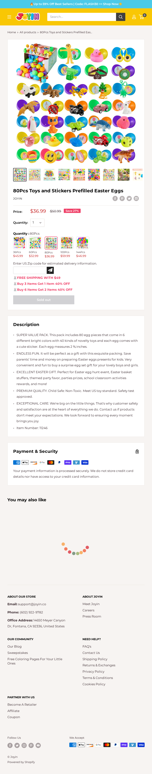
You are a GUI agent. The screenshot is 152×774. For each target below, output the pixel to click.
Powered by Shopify (21, 762)
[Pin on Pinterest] (122, 198)
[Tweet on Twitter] (129, 198)
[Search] (120, 17)
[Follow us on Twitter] (17, 745)
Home (11, 32)
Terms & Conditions (97, 678)
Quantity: (20, 222)
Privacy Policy (93, 671)
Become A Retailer (22, 704)
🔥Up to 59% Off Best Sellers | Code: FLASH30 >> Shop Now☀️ (76, 4)
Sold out (44, 300)
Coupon (13, 717)
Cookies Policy (93, 684)
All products (28, 32)
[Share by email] (136, 198)
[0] (141, 17)
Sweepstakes (17, 653)
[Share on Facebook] (115, 198)
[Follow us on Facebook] (10, 745)
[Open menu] (9, 16)
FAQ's (86, 646)
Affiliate (13, 711)
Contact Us (91, 653)
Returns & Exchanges (98, 665)
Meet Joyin (91, 604)
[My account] (134, 17)
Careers (88, 610)
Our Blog (14, 646)
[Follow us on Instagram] (24, 745)
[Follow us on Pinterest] (31, 745)
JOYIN (17, 198)
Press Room (91, 616)
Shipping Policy (94, 659)
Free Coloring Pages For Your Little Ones (34, 661)
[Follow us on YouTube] (38, 745)
